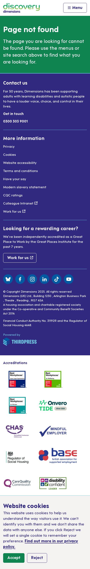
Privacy (9, 146)
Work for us (14, 211)
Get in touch (13, 113)
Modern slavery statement (24, 186)
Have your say (14, 178)
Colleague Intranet (20, 203)
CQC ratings (13, 195)
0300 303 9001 (15, 121)
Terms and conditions (20, 170)
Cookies (9, 154)
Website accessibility (20, 162)
